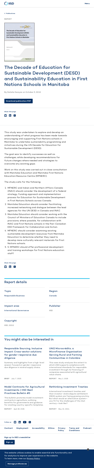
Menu (87, 3)
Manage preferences (17, 464)
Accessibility (38, 428)
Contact (8, 428)
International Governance (16, 310)
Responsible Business (14, 295)
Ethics (51, 428)
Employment (22, 428)
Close (88, 449)
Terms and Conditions (74, 429)
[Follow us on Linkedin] (19, 422)
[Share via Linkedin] (10, 115)
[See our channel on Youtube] (24, 422)
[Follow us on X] (30, 422)
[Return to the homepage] (9, 3)
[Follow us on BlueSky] (15, 422)
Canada (53, 295)
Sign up (9, 442)
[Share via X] (15, 115)
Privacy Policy (61, 429)
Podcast (87, 428)
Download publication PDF (18, 101)
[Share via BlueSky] (5, 115)
